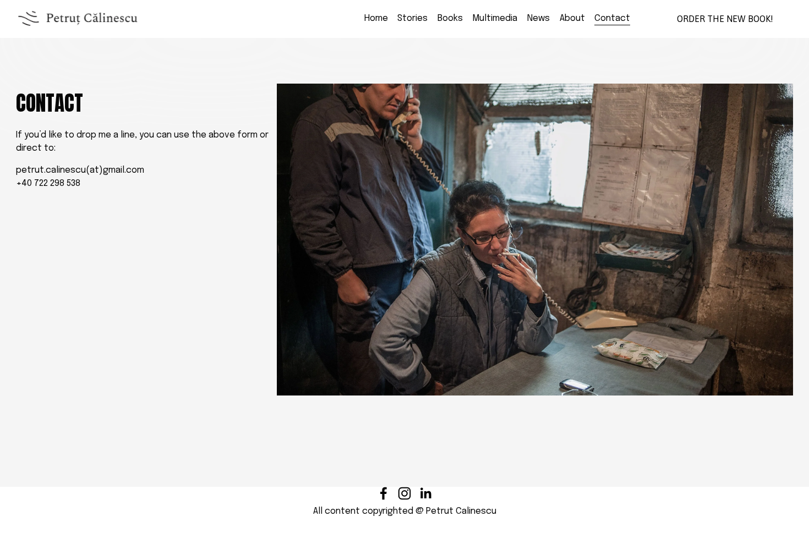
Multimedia (494, 18)
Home (376, 18)
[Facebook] (383, 493)
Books (450, 18)
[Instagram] (404, 493)
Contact (612, 18)
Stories (412, 18)
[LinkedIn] (425, 493)
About (572, 18)
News (538, 18)
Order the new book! (725, 19)
